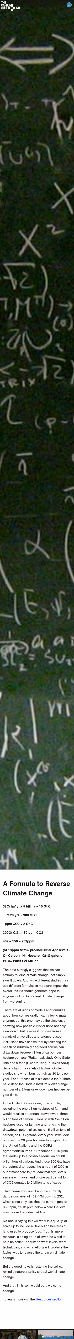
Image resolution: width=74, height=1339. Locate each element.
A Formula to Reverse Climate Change (36, 888)
